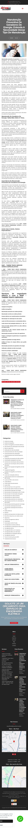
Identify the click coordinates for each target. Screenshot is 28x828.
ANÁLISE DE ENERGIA (11, 549)
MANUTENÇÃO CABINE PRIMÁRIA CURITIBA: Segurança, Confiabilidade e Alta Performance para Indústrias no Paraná (17, 415)
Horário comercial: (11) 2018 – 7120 (14, 2)
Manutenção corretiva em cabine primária (11, 314)
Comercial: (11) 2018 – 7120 (14, 759)
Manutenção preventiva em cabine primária (12, 311)
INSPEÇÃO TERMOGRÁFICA (12, 595)
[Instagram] (15, 754)
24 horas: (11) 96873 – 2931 (14, 4)
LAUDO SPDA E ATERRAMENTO (9, 569)
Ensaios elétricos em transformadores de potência (13, 316)
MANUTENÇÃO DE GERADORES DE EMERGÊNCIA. (10, 590)
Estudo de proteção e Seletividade (10, 350)
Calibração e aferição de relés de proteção (11, 348)
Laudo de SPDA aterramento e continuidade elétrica (14, 321)
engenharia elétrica (14, 289)
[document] (14, 819)
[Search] (22, 391)
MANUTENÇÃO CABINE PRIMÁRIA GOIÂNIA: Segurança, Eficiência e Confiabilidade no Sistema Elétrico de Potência (17, 428)
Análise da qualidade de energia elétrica (11, 339)
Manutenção (6, 116)
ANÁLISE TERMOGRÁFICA (12, 564)
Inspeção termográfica (7, 306)
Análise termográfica (6, 309)
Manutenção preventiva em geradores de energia (13, 345)
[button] (22, 8)
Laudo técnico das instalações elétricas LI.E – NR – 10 (14, 323)
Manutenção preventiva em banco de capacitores (13, 333)
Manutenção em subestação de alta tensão (12, 318)
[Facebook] (13, 754)
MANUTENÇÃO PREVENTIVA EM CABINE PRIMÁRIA (12, 560)
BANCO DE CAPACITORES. (12, 579)
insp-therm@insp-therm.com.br (14, 1)
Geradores (22, 59)
